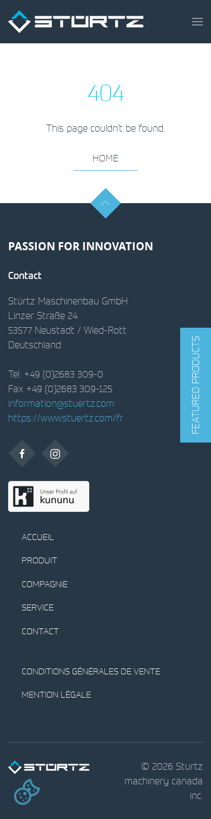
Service (38, 607)
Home (105, 158)
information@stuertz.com (61, 403)
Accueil (38, 536)
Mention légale (56, 694)
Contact (40, 631)
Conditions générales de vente (91, 671)
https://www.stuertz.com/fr (65, 418)
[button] (197, 21)
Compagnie (45, 583)
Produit (39, 560)
